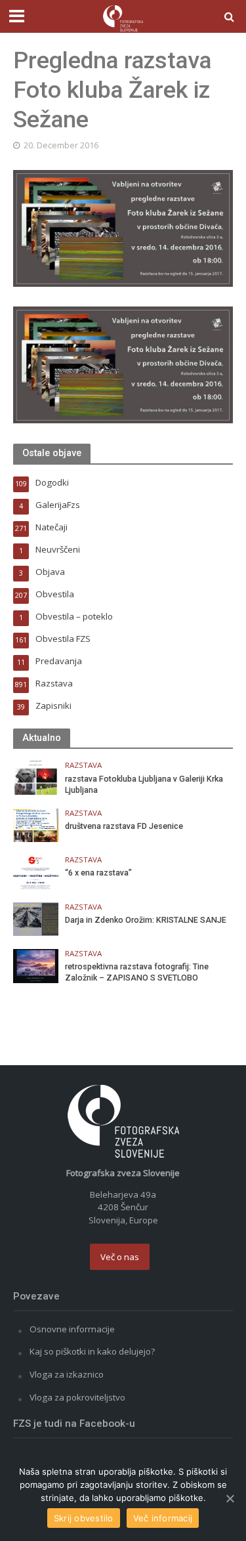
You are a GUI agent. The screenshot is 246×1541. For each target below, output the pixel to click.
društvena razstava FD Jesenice (124, 826)
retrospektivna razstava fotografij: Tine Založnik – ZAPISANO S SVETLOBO (137, 971)
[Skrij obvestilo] (229, 1498)
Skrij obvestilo (83, 1518)
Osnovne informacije (72, 1329)
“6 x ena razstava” (98, 872)
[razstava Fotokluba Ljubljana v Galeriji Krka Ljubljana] (35, 777)
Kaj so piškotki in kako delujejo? (92, 1351)
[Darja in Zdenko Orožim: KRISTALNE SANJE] (35, 918)
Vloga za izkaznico (67, 1374)
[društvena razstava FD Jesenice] (35, 824)
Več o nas (119, 1257)
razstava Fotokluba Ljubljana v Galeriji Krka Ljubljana (144, 784)
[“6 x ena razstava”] (35, 871)
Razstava (83, 765)
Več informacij (163, 1518)
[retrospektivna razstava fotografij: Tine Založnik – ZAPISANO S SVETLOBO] (35, 965)
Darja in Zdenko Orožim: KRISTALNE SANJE (145, 920)
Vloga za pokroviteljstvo (77, 1397)
